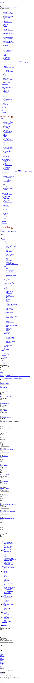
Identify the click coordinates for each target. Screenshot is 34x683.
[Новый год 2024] (8, 106)
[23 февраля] (8, 111)
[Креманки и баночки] (8, 46)
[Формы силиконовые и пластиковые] (8, 86)
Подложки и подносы (9, 262)
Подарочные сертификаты (9, 378)
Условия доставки (3, 661)
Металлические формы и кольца (10, 341)
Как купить (5, 352)
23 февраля (15, 378)
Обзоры (1, 667)
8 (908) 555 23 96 (2, 2)
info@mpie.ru (3, 367)
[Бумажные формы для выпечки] (8, 76)
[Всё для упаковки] (8, 20)
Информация (2, 659)
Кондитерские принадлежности (12, 304)
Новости (1, 655)
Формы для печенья (9, 321)
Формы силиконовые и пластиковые (11, 325)
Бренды (1, 666)
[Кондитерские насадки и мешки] (8, 49)
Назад (6, 242)
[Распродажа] (8, 108)
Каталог (5, 240)
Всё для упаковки (8, 253)
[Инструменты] (8, 62)
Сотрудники (2, 656)
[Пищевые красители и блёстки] (8, 40)
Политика (1, 658)
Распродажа (3, 378)
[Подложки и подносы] (8, 28)
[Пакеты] (8, 34)
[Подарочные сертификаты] (8, 219)
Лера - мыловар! (19, 378)
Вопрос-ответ (2, 665)
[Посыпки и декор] (8, 95)
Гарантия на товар (3, 662)
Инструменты (8, 299)
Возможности (2, 663)
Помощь (1, 660)
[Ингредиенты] (8, 53)
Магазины (1, 657)
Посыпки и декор (17, 377)
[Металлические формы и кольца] (8, 101)
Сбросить (5, 638)
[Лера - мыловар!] (8, 113)
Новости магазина (4, 641)
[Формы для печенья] (8, 83)
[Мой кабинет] (0, 225)
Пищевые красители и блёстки (10, 274)
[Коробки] (8, 120)
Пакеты (7, 268)
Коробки (7, 243)
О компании (6, 356)
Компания (1, 653)
